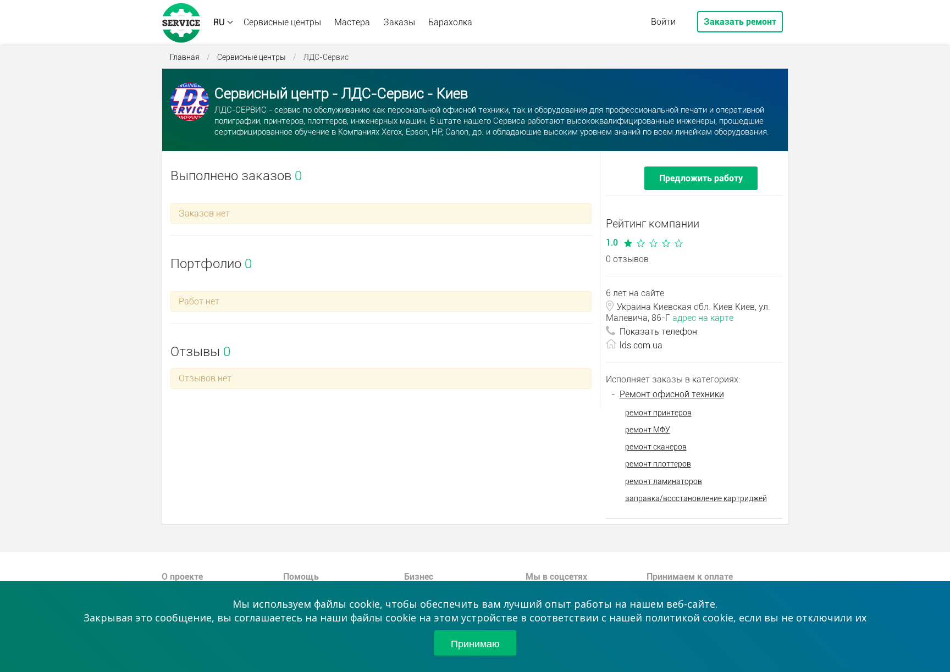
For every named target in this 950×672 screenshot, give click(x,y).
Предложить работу (701, 178)
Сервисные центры (282, 22)
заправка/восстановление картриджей (696, 498)
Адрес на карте (702, 318)
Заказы (399, 22)
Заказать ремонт (740, 21)
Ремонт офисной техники (672, 394)
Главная (185, 57)
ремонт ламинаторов (663, 481)
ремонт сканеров (656, 446)
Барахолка (450, 22)
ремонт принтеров (658, 412)
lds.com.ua (641, 345)
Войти (663, 21)
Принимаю (475, 643)
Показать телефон (658, 331)
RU (219, 22)
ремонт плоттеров (658, 463)
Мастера (352, 22)
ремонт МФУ (647, 429)
